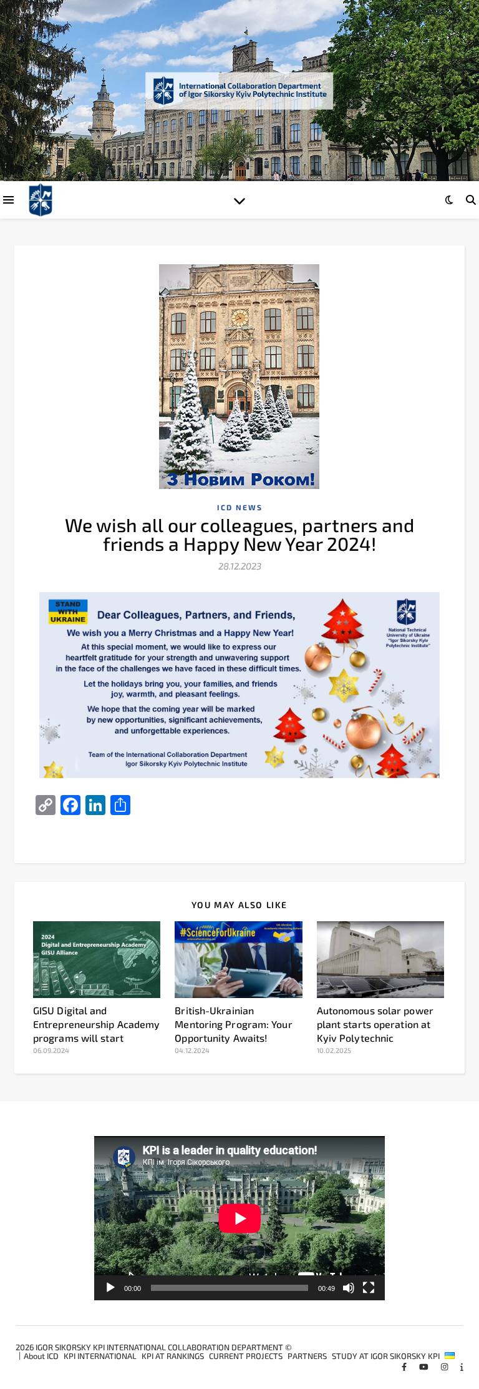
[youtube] (424, 1367)
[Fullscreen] (368, 1288)
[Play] (110, 1288)
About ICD (41, 1356)
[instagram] (445, 1367)
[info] (461, 1367)
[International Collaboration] (239, 90)
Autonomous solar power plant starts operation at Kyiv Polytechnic (375, 1024)
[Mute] (348, 1288)
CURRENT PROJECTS (246, 1356)
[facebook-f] (405, 1367)
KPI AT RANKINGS (173, 1356)
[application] (239, 1218)
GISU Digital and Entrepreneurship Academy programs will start (96, 1024)
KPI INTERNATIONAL (100, 1356)
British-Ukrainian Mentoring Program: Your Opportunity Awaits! (233, 1024)
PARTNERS (307, 1356)
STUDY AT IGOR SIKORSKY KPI (386, 1356)
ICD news (240, 507)
